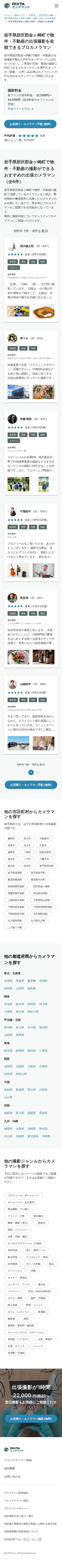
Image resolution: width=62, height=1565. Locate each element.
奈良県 (8, 1074)
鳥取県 (8, 1089)
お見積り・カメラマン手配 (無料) (30, 124)
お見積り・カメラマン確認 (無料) (31, 1418)
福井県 (43, 1027)
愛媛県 (32, 1113)
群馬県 (32, 1004)
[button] (11, 838)
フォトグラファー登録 (18, 1460)
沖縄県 (46, 1136)
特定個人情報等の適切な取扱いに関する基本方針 (30, 1523)
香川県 (20, 1113)
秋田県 (8, 988)
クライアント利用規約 (16, 1492)
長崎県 (32, 1128)
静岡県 (20, 1050)
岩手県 (32, 15)
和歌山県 (21, 1074)
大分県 (8, 1136)
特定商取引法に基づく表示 (18, 1515)
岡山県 (32, 1089)
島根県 (20, 1089)
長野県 (20, 1035)
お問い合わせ (12, 1476)
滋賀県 (8, 1066)
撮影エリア (19, 15)
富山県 (20, 1027)
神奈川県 (33, 1011)
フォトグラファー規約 (16, 1500)
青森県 (20, 980)
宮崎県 (20, 1136)
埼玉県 (43, 1004)
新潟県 (8, 1027)
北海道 (8, 980)
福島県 (32, 988)
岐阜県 (8, 1050)
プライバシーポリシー (16, 1508)
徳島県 (8, 1113)
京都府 (20, 1066)
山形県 (20, 988)
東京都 (20, 1011)
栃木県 (20, 1004)
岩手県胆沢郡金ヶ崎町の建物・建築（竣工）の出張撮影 (30, 18)
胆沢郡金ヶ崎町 (46, 15)
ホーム (7, 15)
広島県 (43, 1089)
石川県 (32, 1027)
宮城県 (43, 980)
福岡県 (8, 1128)
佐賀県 (20, 1128)
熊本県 (43, 1128)
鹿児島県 (33, 1136)
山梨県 (8, 1035)
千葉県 (8, 1011)
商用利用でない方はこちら (20, 1539)
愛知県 (32, 1050)
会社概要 (9, 1468)
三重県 (43, 1050)
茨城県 (8, 1004)
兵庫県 (43, 1066)
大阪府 (32, 1066)
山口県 (8, 1097)
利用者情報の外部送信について (21, 1531)
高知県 (43, 1113)
